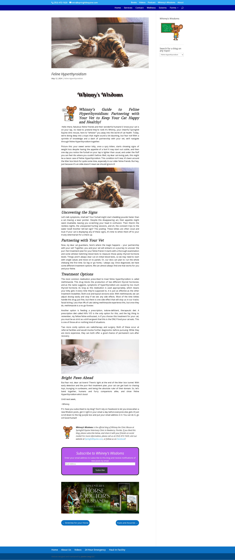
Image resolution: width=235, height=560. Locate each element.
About (181, 2)
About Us (66, 549)
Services (128, 8)
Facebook (121, 439)
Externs (163, 8)
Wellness (151, 8)
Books (134, 2)
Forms (173, 8)
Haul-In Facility (117, 549)
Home (118, 8)
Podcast (152, 2)
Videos (142, 2)
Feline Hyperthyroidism (68, 74)
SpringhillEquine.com (94, 439)
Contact (139, 8)
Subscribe (100, 470)
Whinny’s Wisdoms (166, 2)
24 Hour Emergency (95, 549)
